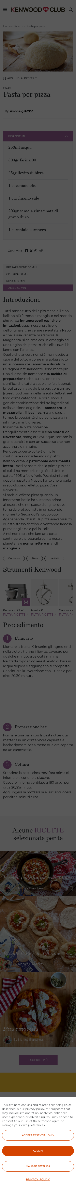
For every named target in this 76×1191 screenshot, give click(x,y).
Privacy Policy (38, 1179)
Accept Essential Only (38, 1135)
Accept (38, 1150)
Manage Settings (38, 1166)
